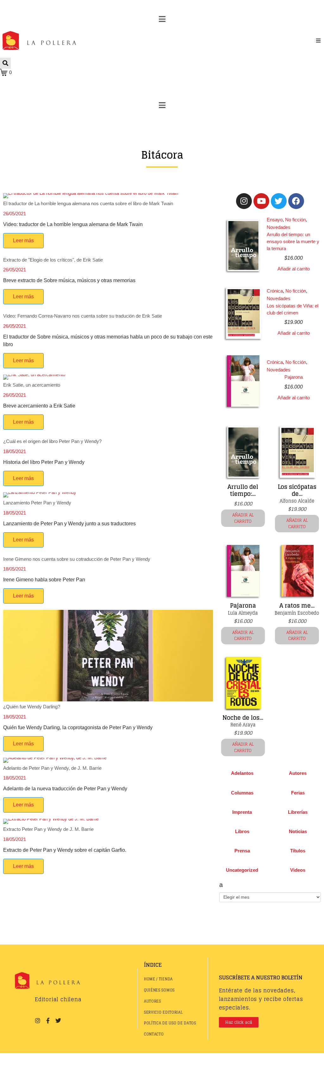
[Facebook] (296, 201)
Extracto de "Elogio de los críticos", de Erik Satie (53, 260)
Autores (298, 773)
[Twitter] (279, 201)
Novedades (278, 227)
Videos (297, 870)
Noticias (298, 831)
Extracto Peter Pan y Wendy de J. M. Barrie (48, 829)
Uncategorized (242, 870)
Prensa (242, 850)
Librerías (298, 812)
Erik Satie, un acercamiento (31, 385)
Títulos (297, 850)
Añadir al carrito (293, 268)
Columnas (242, 792)
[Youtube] (261, 201)
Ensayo (275, 219)
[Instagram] (244, 201)
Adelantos (242, 773)
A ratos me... (297, 605)
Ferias (298, 792)
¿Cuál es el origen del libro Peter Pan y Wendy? (52, 441)
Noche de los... (242, 717)
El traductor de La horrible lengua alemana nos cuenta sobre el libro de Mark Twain (88, 203)
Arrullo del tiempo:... (242, 490)
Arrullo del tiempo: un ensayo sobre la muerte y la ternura (293, 241)
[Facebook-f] (48, 1020)
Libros (242, 831)
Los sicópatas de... (297, 490)
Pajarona (293, 377)
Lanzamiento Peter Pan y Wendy (37, 502)
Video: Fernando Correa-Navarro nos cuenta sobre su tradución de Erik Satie (82, 316)
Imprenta (242, 812)
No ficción (295, 219)
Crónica (275, 291)
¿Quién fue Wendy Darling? (31, 706)
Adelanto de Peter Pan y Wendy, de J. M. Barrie (52, 768)
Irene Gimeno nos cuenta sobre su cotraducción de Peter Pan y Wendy (76, 559)
